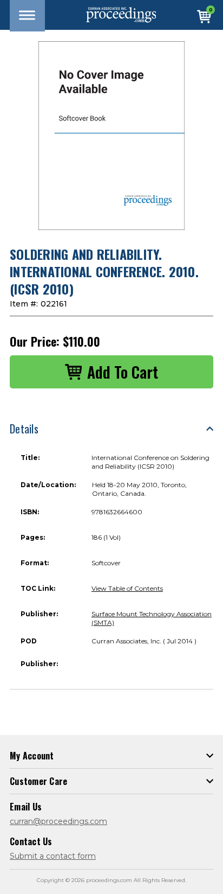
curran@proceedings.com (58, 821)
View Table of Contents (127, 588)
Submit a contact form (53, 856)
